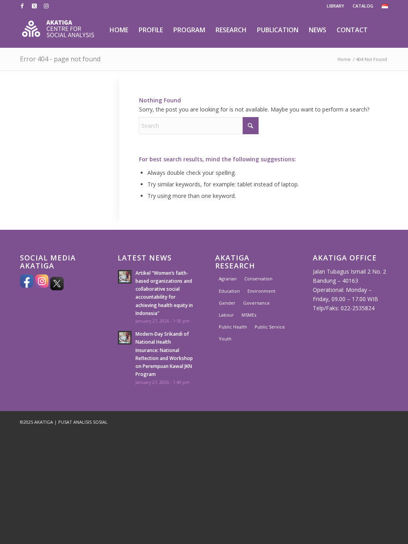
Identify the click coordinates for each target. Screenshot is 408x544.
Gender (227, 303)
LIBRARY (335, 6)
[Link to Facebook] (22, 6)
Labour (226, 315)
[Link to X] (34, 6)
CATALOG (363, 6)
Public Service (270, 327)
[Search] (380, 29)
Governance (256, 303)
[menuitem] (336, 6)
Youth (225, 339)
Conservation (258, 279)
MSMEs (248, 315)
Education (229, 291)
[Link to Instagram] (46, 6)
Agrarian (228, 279)
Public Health (233, 327)
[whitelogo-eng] (58, 29)
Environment (261, 291)
